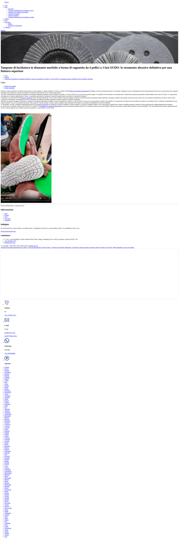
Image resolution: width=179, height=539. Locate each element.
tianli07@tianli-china (10, 336)
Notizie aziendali (9, 88)
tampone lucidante (26, 98)
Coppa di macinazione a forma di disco (39, 247)
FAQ (5, 20)
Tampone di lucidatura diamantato (61, 247)
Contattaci (7, 27)
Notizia (6, 19)
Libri (5, 7)
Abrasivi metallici (13, 15)
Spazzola (11, 9)
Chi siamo (7, 22)
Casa (5, 5)
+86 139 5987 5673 (10, 241)
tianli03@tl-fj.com (9, 242)
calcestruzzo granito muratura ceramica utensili (85, 247)
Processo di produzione (15, 25)
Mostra (10, 24)
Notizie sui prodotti (10, 86)
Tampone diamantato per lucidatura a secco (21, 10)
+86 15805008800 (9, 353)
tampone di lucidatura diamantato (79, 91)
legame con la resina (106, 247)
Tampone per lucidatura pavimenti (18, 12)
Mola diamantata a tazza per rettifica (123, 247)
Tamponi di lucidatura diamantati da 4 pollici (14, 247)
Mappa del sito (33, 246)
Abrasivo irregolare (14, 14)
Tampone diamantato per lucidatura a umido (21, 17)
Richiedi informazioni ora (8, 231)
